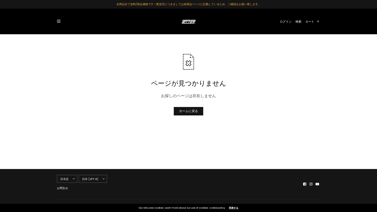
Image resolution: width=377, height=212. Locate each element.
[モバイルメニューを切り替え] (61, 21)
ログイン (286, 21)
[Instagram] (311, 184)
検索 (298, 21)
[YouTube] (317, 184)
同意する (233, 208)
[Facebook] (305, 184)
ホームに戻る (188, 111)
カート (309, 21)
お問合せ (62, 188)
